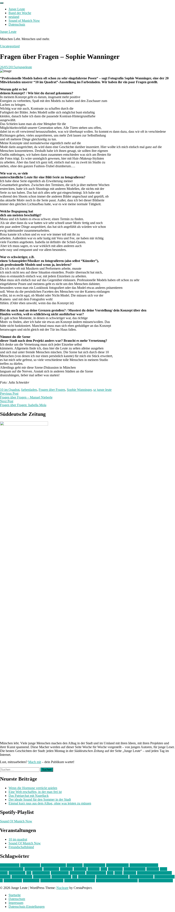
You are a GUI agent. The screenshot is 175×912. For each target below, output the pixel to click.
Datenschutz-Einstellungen (27, 906)
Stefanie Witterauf (141, 877)
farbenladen (29, 389)
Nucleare (62, 888)
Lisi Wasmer (17, 873)
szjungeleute (23, 67)
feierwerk (66, 869)
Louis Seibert (60, 873)
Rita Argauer (86, 877)
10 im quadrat (18, 839)
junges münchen (135, 869)
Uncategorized (10, 46)
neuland (14, 17)
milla (110, 873)
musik (118, 873)
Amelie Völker (30, 865)
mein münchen (96, 873)
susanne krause (164, 877)
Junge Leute (17, 9)
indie (104, 869)
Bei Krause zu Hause (144, 865)
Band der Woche (20, 13)
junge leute (115, 869)
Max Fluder (77, 873)
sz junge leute (102, 389)
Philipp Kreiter (61, 877)
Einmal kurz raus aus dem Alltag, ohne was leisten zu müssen (50, 803)
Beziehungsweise (11, 869)
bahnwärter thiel (94, 865)
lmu (28, 873)
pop (74, 877)
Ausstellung (75, 865)
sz (1, 880)
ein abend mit (33, 869)
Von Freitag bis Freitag (79, 880)
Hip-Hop (94, 869)
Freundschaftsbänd (21, 847)
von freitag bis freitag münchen (117, 880)
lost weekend (41, 873)
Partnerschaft (42, 877)
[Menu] (1, 3)
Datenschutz (17, 24)
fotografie (80, 869)
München (129, 873)
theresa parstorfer (51, 880)
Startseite (15, 895)
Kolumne (152, 869)
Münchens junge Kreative (154, 873)
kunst (163, 869)
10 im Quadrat (9, 389)
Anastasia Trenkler (53, 865)
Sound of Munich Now (24, 20)
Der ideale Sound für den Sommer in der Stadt (40, 799)
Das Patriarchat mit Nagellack (29, 795)
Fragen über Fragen (52, 389)
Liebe (4, 873)
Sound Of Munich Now (16, 821)
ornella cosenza (22, 877)
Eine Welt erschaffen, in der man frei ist (35, 792)
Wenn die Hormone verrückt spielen (33, 788)
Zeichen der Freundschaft (156, 880)
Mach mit (34, 762)
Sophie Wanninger (79, 389)
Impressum (16, 903)
